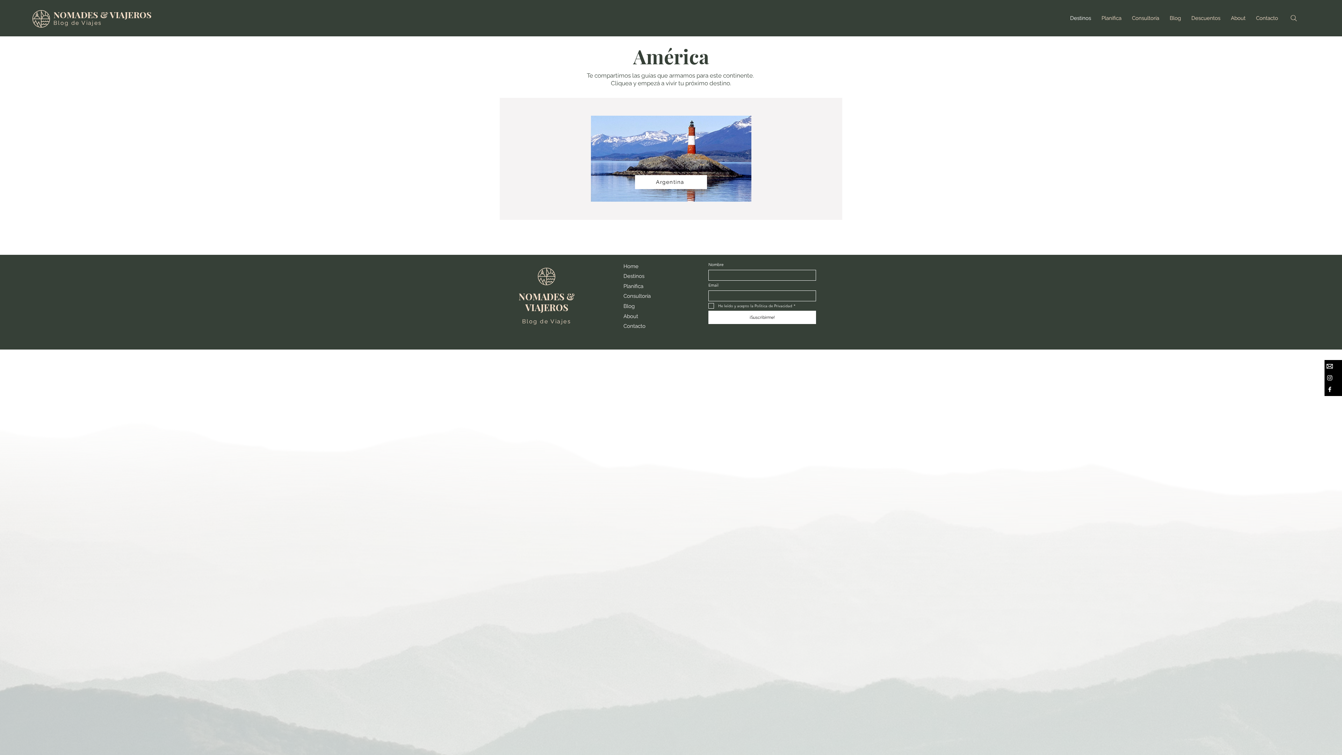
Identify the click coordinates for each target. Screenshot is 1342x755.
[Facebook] (1329, 389)
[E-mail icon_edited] (1329, 366)
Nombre (716, 264)
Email (713, 285)
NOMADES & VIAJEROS (102, 14)
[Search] (1293, 18)
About (630, 316)
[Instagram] (1329, 377)
